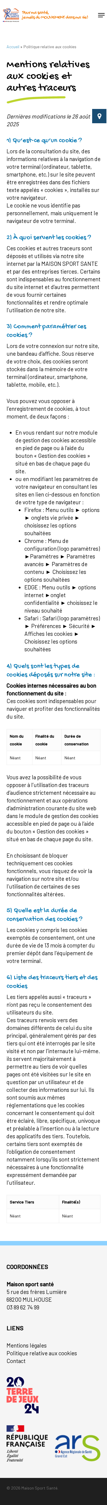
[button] (101, 15)
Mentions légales (27, 1345)
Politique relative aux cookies (42, 1353)
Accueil (13, 46)
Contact (16, 1360)
